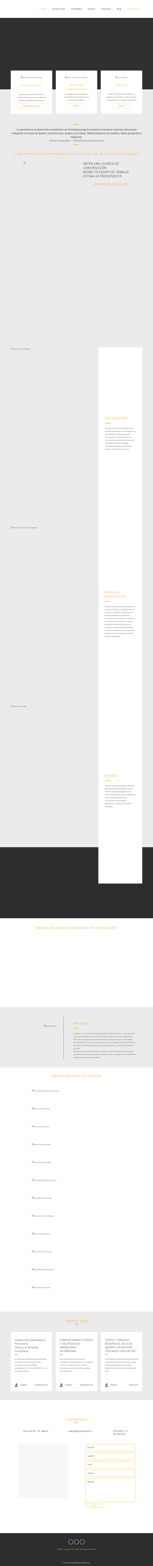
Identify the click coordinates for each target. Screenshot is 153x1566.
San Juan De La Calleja (76, 988)
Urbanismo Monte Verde (32, 951)
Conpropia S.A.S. (69, 1549)
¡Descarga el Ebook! (110, 183)
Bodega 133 (32, 988)
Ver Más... (76, 106)
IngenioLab (86, 1563)
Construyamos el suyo (31, 106)
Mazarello (76, 951)
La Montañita (120, 988)
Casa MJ (120, 951)
